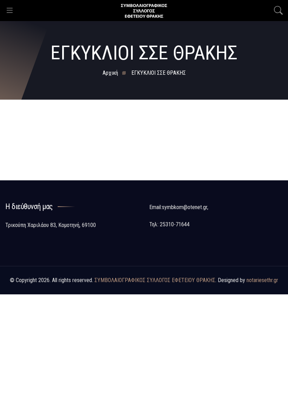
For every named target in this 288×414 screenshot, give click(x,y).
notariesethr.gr (262, 280)
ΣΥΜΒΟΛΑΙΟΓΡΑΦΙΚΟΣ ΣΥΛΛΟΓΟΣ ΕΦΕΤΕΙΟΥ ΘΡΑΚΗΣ (154, 280)
